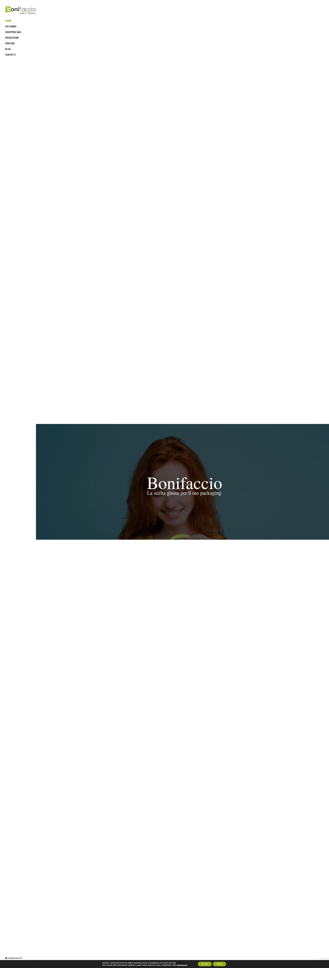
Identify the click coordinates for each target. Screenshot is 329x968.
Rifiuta (219, 964)
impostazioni (181, 965)
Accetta (205, 964)
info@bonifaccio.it (15, 958)
